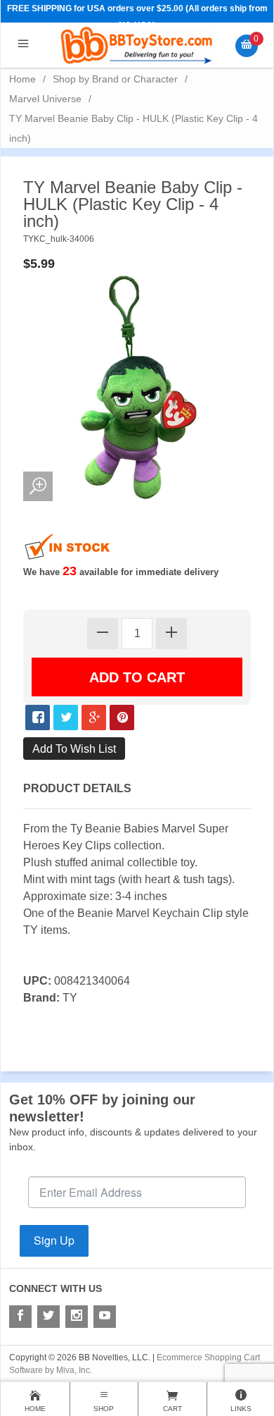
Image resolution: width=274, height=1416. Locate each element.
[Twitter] (48, 1316)
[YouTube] (104, 1316)
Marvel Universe (45, 98)
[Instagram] (76, 1316)
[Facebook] (20, 1316)
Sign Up (54, 1240)
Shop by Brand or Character (115, 79)
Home (22, 79)
